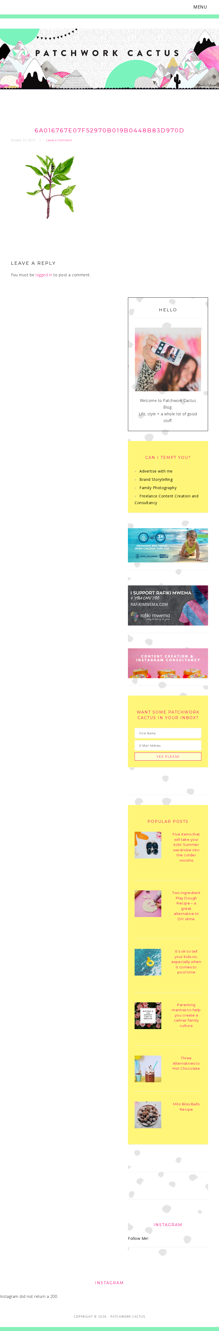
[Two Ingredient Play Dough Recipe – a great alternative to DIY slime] (148, 904)
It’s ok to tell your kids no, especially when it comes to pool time (186, 961)
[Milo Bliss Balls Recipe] (148, 1116)
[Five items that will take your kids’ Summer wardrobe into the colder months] (148, 846)
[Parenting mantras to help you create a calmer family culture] (148, 1016)
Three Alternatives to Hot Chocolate (186, 1063)
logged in (44, 274)
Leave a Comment (59, 140)
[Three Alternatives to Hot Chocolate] (148, 1070)
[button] (203, 7)
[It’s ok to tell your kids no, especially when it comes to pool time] (148, 963)
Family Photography (158, 487)
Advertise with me (156, 471)
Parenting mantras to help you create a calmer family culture (186, 1015)
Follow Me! (138, 1238)
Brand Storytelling (156, 479)
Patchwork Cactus (109, 62)
